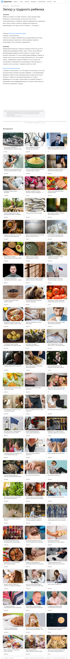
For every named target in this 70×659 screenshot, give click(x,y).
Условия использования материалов (37, 658)
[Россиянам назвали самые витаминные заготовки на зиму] (13, 339)
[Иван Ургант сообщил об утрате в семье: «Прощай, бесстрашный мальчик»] (57, 143)
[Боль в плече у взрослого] (57, 579)
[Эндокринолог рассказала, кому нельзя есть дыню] (13, 383)
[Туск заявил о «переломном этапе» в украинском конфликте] (35, 601)
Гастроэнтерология (15, 5)
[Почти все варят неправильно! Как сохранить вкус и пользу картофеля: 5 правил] (35, 164)
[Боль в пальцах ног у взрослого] (57, 448)
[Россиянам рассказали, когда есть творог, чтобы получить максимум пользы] (57, 230)
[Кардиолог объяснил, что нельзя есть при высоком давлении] (13, 230)
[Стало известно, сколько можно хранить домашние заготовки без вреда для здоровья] (35, 492)
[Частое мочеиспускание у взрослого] (35, 448)
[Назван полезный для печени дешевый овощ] (57, 186)
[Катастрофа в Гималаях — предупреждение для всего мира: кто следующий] (13, 143)
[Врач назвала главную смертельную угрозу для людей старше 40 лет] (13, 252)
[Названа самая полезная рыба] (35, 208)
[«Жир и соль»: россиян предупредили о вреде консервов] (35, 252)
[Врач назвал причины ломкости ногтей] (13, 514)
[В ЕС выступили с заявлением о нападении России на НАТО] (13, 427)
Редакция (27, 658)
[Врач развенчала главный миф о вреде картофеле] (35, 361)
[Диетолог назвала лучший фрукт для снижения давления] (13, 492)
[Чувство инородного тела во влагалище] (35, 317)
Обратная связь (48, 658)
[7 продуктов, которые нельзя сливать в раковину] (57, 252)
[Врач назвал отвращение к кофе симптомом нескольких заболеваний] (57, 317)
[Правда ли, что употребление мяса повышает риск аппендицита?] (13, 558)
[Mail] (2, 1)
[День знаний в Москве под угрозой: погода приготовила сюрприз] (57, 361)
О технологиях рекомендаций (59, 658)
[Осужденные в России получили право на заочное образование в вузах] (35, 274)
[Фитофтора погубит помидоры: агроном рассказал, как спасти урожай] (57, 296)
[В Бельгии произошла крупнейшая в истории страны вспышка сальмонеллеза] (57, 536)
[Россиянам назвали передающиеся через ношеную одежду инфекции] (13, 601)
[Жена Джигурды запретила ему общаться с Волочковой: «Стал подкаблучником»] (57, 383)
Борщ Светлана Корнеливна (17, 33)
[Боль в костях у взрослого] (35, 470)
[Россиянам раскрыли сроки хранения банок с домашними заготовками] (13, 536)
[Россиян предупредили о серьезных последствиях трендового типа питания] (13, 623)
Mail (2, 658)
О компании (6, 658)
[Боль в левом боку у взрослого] (57, 492)
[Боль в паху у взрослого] (57, 470)
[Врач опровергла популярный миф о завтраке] (13, 645)
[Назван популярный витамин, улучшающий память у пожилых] (13, 208)
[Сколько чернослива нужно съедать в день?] (13, 296)
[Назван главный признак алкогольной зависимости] (35, 427)
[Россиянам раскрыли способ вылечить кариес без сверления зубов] (35, 536)
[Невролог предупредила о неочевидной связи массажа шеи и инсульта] (35, 558)
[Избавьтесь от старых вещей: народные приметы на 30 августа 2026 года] (57, 427)
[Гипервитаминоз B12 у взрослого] (13, 361)
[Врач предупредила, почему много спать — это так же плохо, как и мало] (57, 339)
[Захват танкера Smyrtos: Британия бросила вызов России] (35, 230)
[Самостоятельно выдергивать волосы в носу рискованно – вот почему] (35, 623)
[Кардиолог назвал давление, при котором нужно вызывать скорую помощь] (13, 164)
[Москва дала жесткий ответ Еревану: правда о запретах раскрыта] (57, 274)
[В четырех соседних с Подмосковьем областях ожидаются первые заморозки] (35, 339)
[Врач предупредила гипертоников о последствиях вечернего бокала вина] (35, 645)
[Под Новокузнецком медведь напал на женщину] (35, 296)
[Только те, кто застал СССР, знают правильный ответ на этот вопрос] (57, 514)
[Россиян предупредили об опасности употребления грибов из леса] (13, 470)
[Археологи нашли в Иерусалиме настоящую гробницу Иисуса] (57, 645)
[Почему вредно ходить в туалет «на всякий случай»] (13, 405)
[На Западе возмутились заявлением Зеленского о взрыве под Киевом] (13, 274)
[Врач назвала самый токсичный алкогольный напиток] (57, 208)
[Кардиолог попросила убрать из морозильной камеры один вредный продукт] (57, 164)
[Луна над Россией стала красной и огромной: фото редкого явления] (57, 623)
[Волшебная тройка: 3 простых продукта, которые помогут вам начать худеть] (13, 317)
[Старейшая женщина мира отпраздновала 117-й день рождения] (57, 601)
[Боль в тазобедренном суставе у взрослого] (35, 405)
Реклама (11, 658)
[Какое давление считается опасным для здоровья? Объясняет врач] (35, 143)
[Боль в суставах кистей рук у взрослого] (35, 383)
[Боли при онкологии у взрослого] (57, 405)
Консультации (6, 5)
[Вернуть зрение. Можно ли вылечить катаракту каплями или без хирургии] (13, 579)
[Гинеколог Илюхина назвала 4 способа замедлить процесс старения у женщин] (35, 514)
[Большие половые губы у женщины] (13, 186)
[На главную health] (7, 1)
